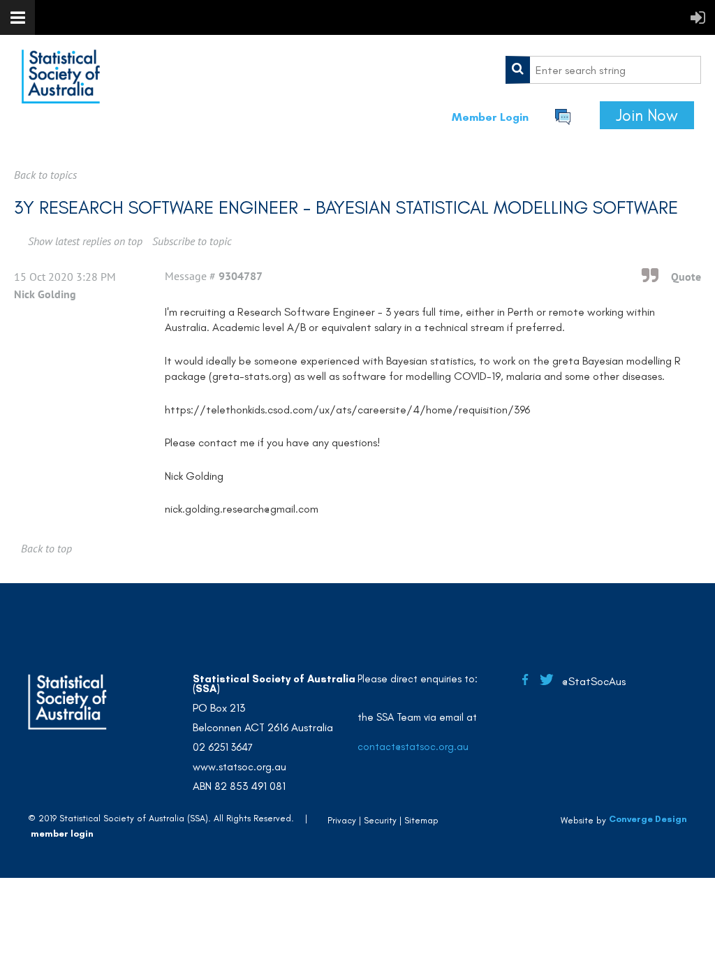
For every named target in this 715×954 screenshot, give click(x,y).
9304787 (241, 276)
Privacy (341, 820)
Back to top (46, 548)
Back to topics (45, 175)
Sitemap (421, 820)
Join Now (647, 115)
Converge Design (648, 819)
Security (380, 820)
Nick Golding (45, 294)
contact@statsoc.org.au (413, 746)
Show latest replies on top (85, 241)
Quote (686, 277)
